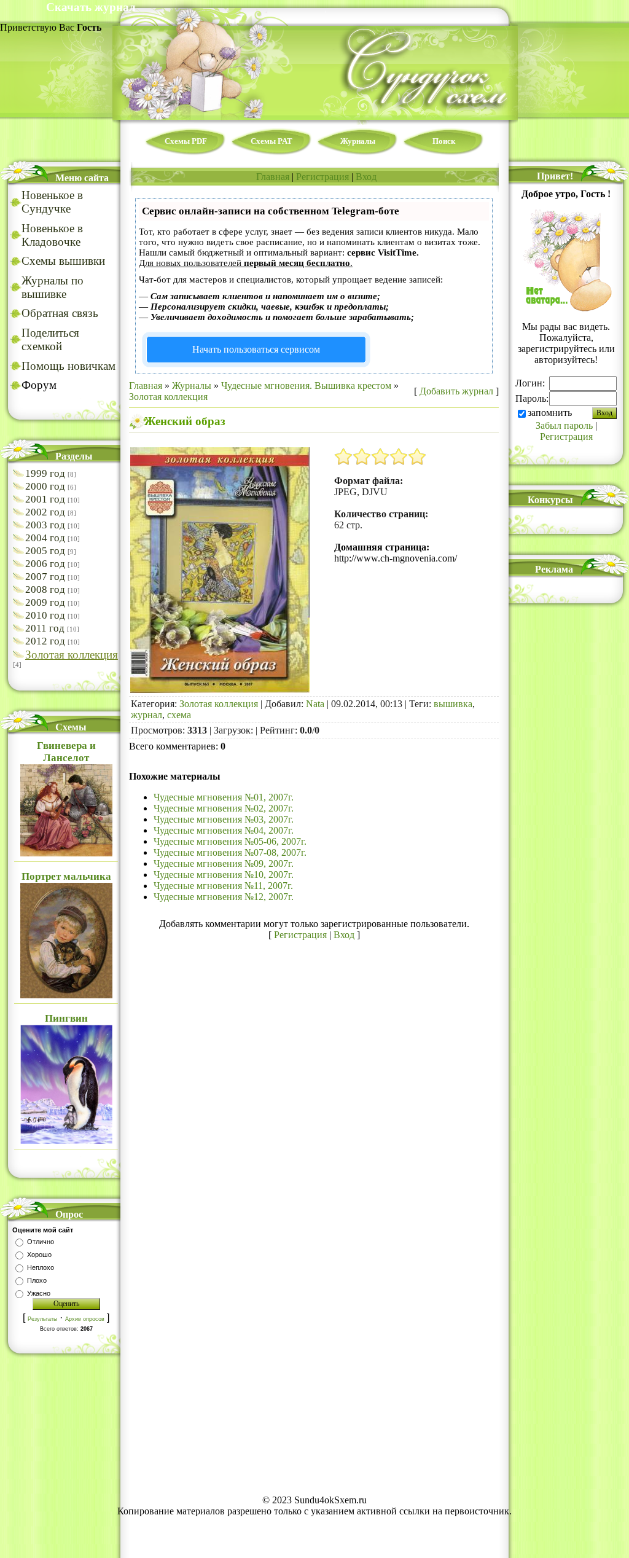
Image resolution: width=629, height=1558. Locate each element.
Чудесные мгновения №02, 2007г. (224, 808)
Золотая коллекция (71, 654)
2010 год (45, 615)
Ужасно (38, 1293)
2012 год (45, 641)
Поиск (443, 141)
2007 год (45, 576)
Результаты (42, 1319)
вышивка (453, 704)
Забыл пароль (564, 425)
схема (179, 715)
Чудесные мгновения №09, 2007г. (224, 863)
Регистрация (322, 176)
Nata (315, 704)
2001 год (45, 499)
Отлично (40, 1241)
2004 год (45, 538)
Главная (272, 176)
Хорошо (39, 1254)
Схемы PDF (186, 141)
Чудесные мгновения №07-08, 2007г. (230, 852)
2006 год (45, 564)
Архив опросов (84, 1319)
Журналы (357, 141)
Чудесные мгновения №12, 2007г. (224, 896)
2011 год (44, 628)
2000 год (45, 486)
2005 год (45, 551)
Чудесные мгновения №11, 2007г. (223, 885)
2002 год (45, 512)
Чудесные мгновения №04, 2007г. (224, 830)
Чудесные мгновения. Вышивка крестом (306, 385)
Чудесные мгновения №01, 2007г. (224, 797)
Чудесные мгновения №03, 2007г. (224, 819)
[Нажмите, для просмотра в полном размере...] (220, 689)
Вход (366, 176)
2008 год (45, 589)
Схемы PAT (271, 141)
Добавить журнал (456, 391)
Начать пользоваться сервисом (256, 349)
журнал (146, 715)
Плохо (37, 1280)
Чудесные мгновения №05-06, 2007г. (230, 841)
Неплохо (40, 1267)
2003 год (45, 525)
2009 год (45, 602)
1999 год (45, 473)
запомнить (550, 412)
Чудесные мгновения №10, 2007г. (224, 874)
